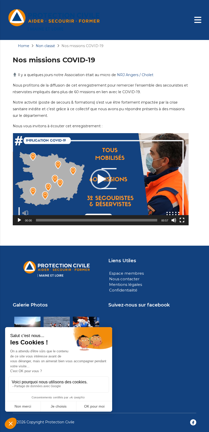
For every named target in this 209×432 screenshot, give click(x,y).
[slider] (96, 220)
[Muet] (173, 220)
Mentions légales (125, 284)
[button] (100, 179)
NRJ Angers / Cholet (135, 75)
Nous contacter (124, 278)
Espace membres (126, 273)
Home (23, 46)
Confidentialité (123, 290)
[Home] (54, 19)
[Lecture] (19, 220)
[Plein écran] (182, 220)
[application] (101, 179)
